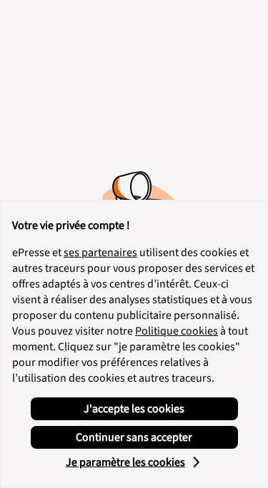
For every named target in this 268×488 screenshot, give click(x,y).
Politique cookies (176, 331)
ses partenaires (100, 252)
